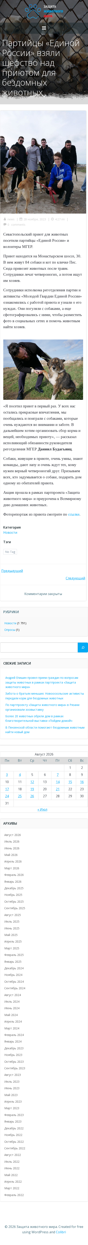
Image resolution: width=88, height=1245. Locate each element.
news (11, 219)
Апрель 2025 (13, 941)
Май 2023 (11, 1095)
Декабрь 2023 (14, 1048)
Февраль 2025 (14, 955)
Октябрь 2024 (14, 981)
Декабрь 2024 (14, 968)
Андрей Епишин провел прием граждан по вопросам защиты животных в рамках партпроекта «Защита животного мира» (41, 682)
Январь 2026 (12, 881)
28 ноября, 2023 (35, 219)
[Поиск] (83, 647)
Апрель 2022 (13, 1181)
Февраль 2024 (14, 1035)
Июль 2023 (11, 1081)
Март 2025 (11, 948)
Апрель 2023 (13, 1101)
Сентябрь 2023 (14, 1068)
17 (7, 789)
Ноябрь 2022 (13, 1135)
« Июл (42, 809)
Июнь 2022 (11, 1168)
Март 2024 (11, 1028)
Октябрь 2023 (14, 1062)
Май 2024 (11, 1015)
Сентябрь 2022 (14, 1148)
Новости (10, 532)
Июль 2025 (11, 921)
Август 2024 (12, 995)
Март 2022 (11, 1188)
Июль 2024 (11, 1001)
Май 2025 (11, 935)
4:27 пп (60, 219)
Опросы (9, 630)
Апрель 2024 (13, 1021)
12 (32, 782)
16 (82, 782)
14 (58, 782)
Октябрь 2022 (14, 1142)
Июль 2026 (11, 841)
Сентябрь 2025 (14, 908)
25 (20, 796)
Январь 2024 (12, 1041)
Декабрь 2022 (14, 1128)
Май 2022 (11, 1175)
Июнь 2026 (11, 848)
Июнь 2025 (11, 928)
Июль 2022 (11, 1162)
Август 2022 (12, 1155)
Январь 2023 (12, 1121)
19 (32, 789)
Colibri (61, 1232)
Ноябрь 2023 (13, 1055)
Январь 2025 (12, 962)
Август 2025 (12, 915)
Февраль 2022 (14, 1195)
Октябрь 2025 (14, 901)
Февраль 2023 (14, 1115)
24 (7, 796)
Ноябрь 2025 (13, 895)
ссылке (73, 514)
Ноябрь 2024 (13, 975)
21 (58, 789)
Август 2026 (12, 835)
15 (70, 782)
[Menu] (44, 28)
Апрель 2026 (13, 861)
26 (32, 796)
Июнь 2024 (11, 1008)
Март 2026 (11, 868)
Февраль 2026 (14, 875)
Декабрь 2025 (14, 888)
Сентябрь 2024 (14, 988)
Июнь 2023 (11, 1088)
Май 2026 (11, 855)
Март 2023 (11, 1108)
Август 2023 (12, 1075)
